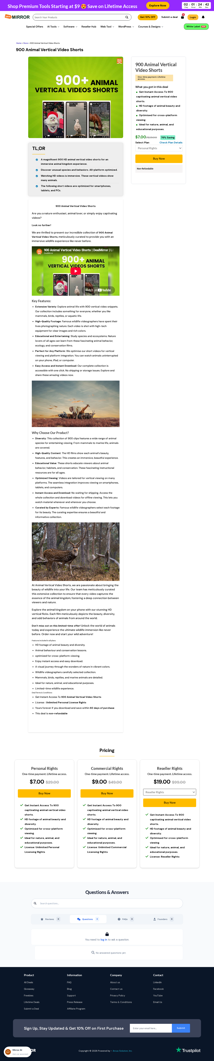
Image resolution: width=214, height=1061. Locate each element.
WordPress (124, 26)
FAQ (69, 982)
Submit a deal (169, 17)
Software (68, 26)
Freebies (28, 995)
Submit (181, 1028)
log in (104, 939)
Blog (69, 989)
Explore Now (157, 5)
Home (18, 43)
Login (193, 17)
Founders (165, 919)
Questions (90, 919)
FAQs (127, 919)
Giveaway (29, 989)
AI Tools (52, 26)
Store (25, 43)
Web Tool (105, 26)
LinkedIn (157, 982)
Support (71, 995)
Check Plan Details (171, 142)
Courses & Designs (149, 26)
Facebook (158, 989)
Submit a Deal (31, 1008)
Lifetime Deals (31, 1002)
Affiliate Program (76, 1008)
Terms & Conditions (121, 1002)
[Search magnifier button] (127, 17)
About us (115, 982)
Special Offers (34, 26)
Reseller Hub (88, 26)
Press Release (74, 1002)
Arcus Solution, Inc (122, 1050)
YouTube (158, 995)
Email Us (157, 1002)
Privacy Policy (117, 995)
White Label (195, 26)
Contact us (116, 989)
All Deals (28, 982)
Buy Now (159, 158)
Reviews (52, 919)
